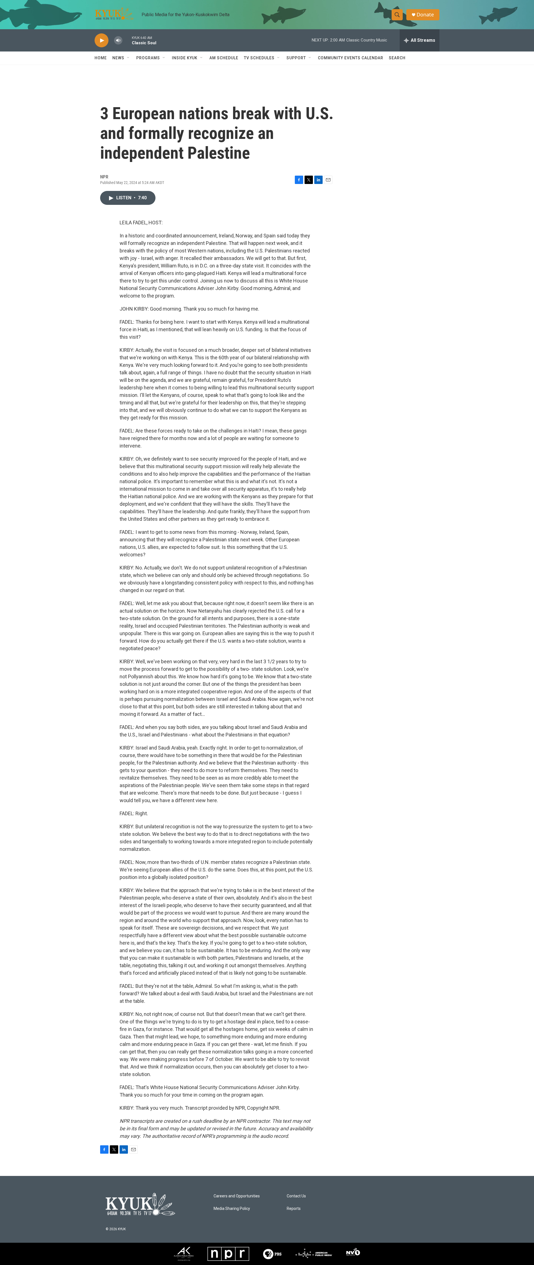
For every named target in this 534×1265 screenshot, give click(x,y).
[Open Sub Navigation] (128, 58)
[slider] (127, 40)
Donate (425, 15)
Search (397, 58)
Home (101, 58)
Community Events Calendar (350, 58)
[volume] (118, 40)
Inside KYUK (184, 58)
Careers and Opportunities (237, 1196)
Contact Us (296, 1196)
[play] (101, 40)
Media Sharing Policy (232, 1209)
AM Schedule (223, 58)
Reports (294, 1209)
